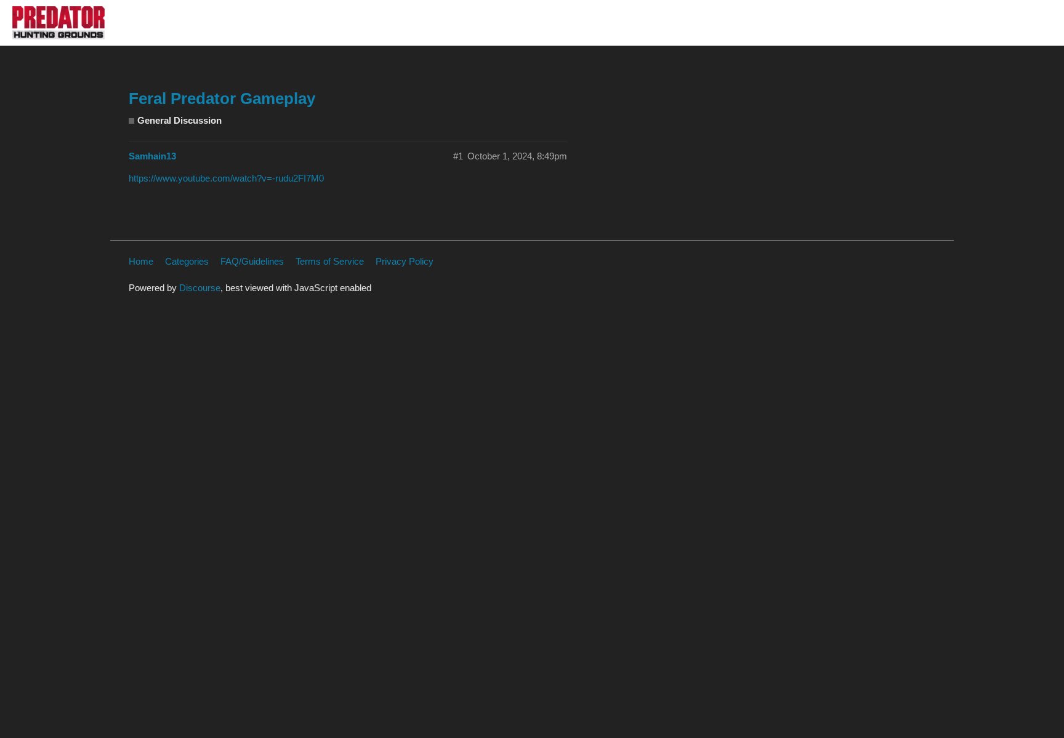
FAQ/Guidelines (252, 261)
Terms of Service (330, 261)
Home (141, 261)
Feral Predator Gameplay (222, 98)
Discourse (199, 288)
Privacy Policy (404, 261)
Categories (187, 261)
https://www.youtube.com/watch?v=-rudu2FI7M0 (226, 178)
